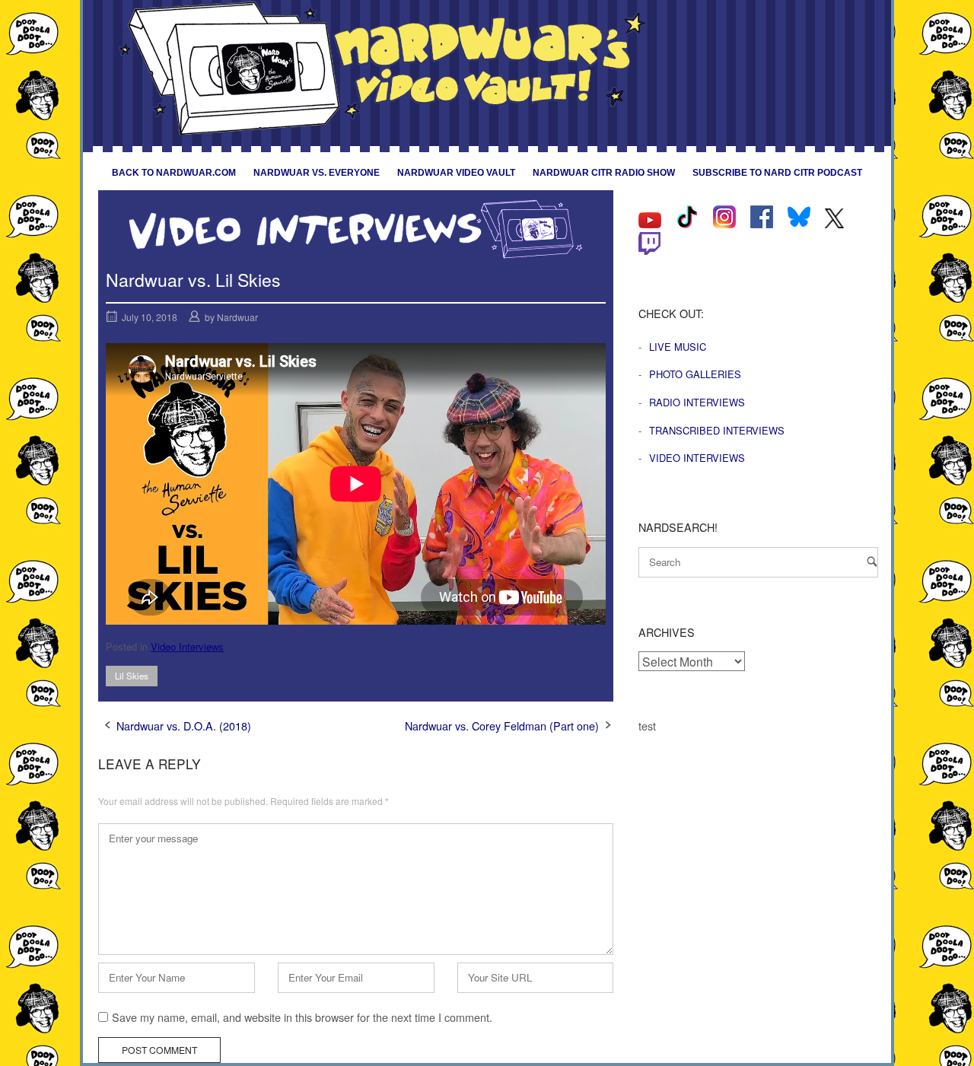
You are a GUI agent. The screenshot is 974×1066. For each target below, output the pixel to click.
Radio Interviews (697, 402)
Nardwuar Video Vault (456, 172)
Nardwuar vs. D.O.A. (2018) (183, 725)
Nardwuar (237, 316)
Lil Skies (131, 676)
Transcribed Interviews (717, 430)
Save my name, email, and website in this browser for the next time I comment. (302, 1017)
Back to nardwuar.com (174, 172)
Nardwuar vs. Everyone (316, 172)
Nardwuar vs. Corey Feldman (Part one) (502, 725)
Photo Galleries (695, 374)
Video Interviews (187, 646)
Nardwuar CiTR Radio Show (604, 172)
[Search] (872, 561)
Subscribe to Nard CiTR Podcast (777, 172)
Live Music (677, 346)
